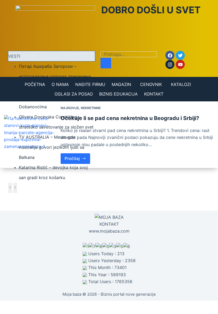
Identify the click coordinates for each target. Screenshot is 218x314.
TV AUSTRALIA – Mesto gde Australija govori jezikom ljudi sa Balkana (51, 147)
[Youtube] (180, 64)
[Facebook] (169, 55)
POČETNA (35, 84)
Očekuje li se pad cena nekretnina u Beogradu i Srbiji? (130, 118)
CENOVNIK (151, 84)
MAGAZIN (121, 84)
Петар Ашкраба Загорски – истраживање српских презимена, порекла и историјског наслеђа (55, 76)
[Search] (105, 63)
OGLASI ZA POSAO (73, 94)
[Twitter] (180, 55)
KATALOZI (181, 84)
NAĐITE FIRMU (90, 84)
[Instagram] (169, 64)
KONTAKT (154, 94)
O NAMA (60, 84)
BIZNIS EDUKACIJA (118, 94)
